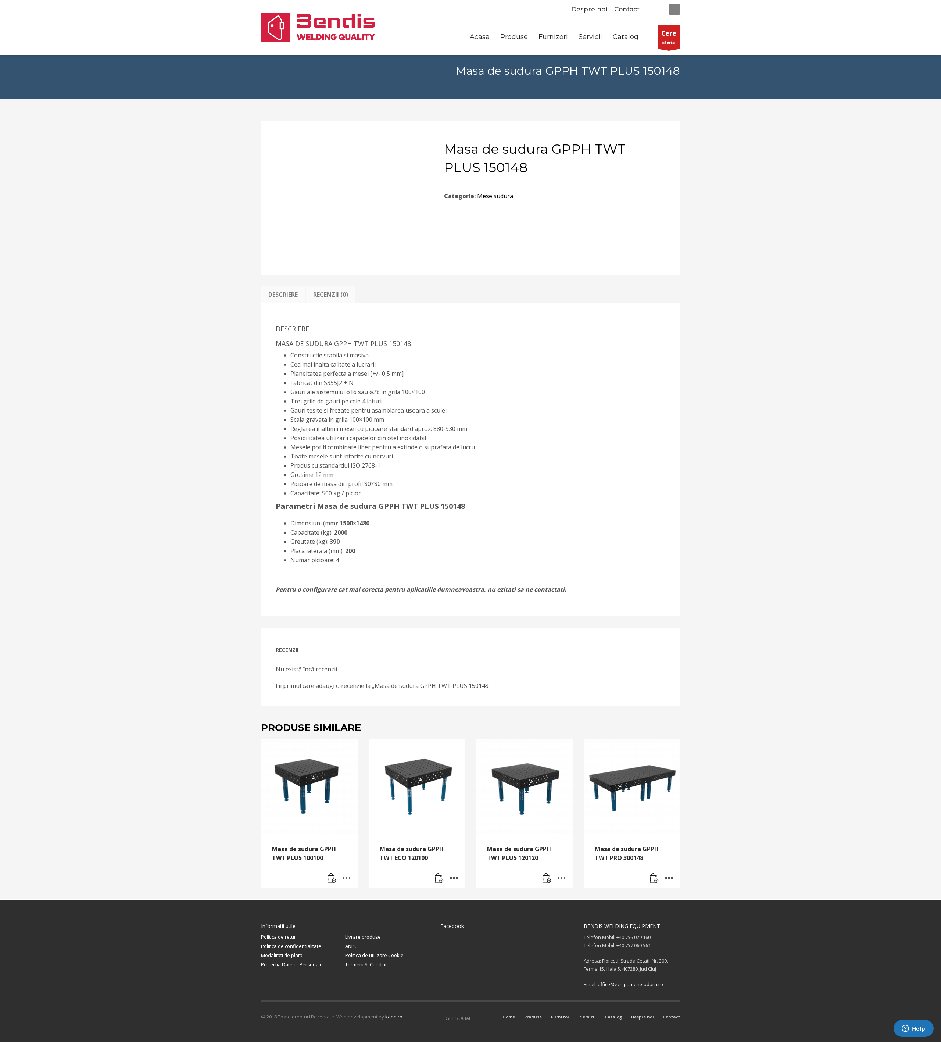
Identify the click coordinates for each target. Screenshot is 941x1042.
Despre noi (589, 9)
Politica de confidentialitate (291, 946)
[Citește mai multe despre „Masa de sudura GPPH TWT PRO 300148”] (654, 879)
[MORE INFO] (346, 879)
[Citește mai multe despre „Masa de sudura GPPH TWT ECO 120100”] (439, 879)
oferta (668, 37)
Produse (533, 1017)
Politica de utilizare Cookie (374, 955)
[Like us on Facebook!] (476, 1018)
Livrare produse (363, 937)
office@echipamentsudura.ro (630, 984)
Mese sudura (495, 196)
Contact (627, 9)
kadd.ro (393, 1016)
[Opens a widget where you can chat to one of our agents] (913, 1029)
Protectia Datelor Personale (292, 964)
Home (508, 1017)
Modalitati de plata (282, 955)
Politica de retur (278, 937)
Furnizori (561, 1017)
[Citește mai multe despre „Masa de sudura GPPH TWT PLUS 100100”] (332, 879)
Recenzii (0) (330, 294)
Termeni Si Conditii (365, 964)
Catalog (613, 1017)
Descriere (283, 294)
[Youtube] (487, 1018)
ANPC (351, 946)
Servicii (588, 1017)
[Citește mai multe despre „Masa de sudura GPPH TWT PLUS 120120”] (547, 879)
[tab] (283, 294)
